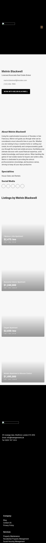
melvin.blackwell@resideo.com (15, 80)
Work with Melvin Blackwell (16, 92)
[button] (42, 27)
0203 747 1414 (11, 440)
